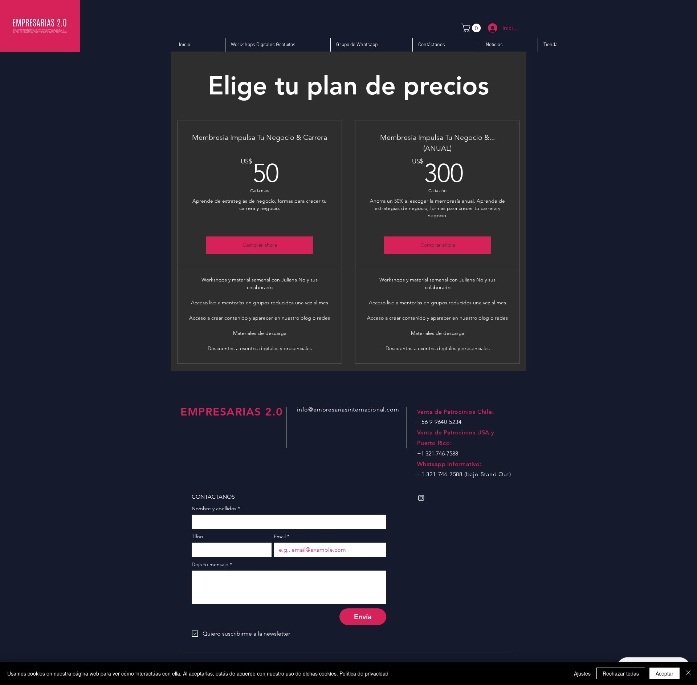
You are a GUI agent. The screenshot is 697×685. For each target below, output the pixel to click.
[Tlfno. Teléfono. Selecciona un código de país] (204, 550)
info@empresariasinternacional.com (348, 409)
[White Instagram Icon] (421, 498)
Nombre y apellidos (216, 509)
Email (281, 537)
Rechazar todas (621, 673)
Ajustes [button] (582, 673)
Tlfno (197, 537)
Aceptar (664, 673)
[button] (472, 28)
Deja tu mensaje (212, 565)
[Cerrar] (688, 673)
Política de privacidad (363, 673)
